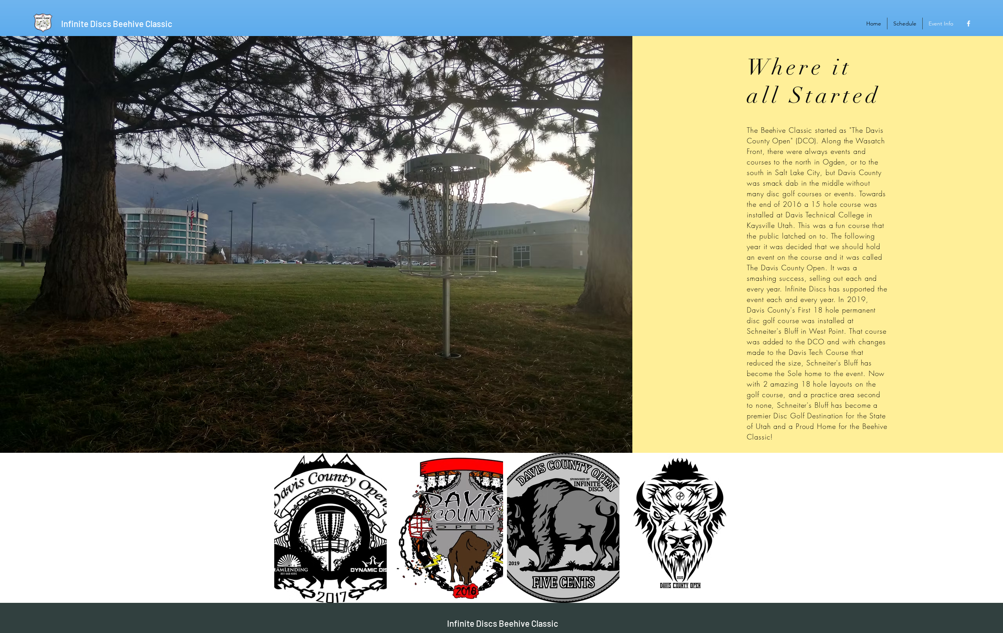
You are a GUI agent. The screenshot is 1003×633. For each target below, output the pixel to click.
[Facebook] (968, 23)
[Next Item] (717, 527)
